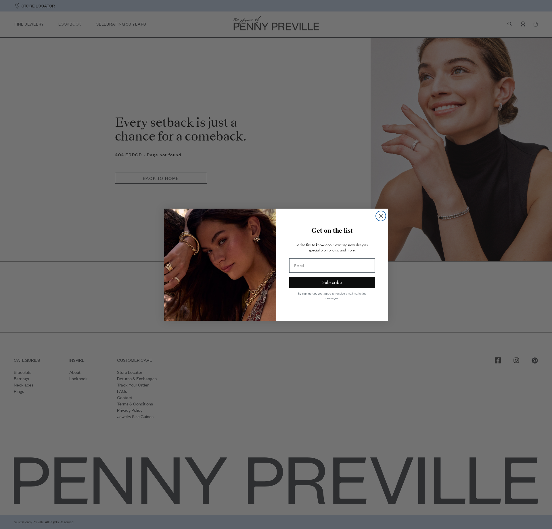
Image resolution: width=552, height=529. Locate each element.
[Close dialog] (381, 216)
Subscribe (332, 282)
